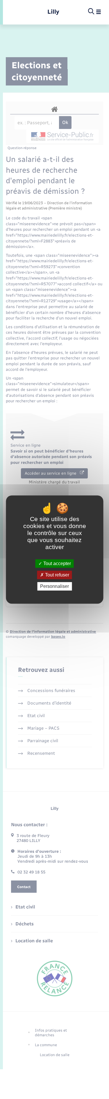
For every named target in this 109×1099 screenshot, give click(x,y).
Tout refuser (56, 574)
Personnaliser (54, 586)
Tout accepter (56, 563)
